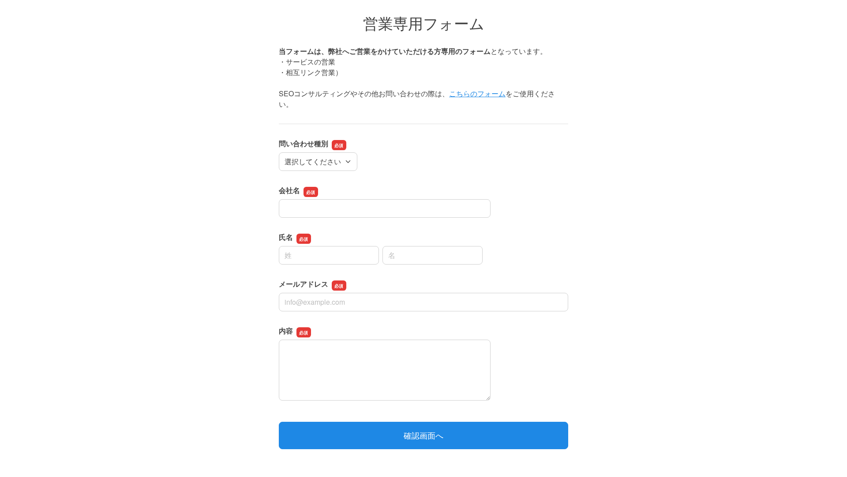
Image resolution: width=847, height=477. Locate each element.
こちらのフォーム (477, 93)
